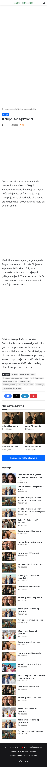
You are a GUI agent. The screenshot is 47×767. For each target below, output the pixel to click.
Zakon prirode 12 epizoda (29, 531)
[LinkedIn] (25, 396)
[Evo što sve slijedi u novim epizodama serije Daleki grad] (9, 512)
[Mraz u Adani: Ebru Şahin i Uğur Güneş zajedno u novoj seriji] (9, 478)
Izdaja (33, 109)
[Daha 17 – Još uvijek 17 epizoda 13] (9, 523)
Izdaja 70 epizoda (33, 426)
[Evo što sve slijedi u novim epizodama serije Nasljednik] (9, 501)
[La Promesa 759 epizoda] (9, 556)
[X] (16, 396)
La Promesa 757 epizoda (29, 686)
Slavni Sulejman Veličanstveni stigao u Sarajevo (31, 676)
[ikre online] (24, 3)
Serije (14, 109)
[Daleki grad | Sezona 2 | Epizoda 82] (9, 579)
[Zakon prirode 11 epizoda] (9, 645)
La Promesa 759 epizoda (29, 553)
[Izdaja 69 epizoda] (12, 439)
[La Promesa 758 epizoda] (9, 590)
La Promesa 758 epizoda (29, 586)
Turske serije (39, 385)
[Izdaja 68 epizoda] (35, 439)
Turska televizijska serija (25, 385)
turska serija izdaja (9, 385)
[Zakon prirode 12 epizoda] (9, 534)
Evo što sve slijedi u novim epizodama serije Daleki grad (31, 510)
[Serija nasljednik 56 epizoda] (9, 568)
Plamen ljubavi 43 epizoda (30, 542)
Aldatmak (14, 375)
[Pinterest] (33, 396)
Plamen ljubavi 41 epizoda (29, 697)
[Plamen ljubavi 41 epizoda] (9, 701)
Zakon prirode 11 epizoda (29, 642)
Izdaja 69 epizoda (10, 447)
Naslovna (7, 109)
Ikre (5, 125)
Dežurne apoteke (30, 755)
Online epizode (24, 109)
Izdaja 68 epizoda (33, 447)
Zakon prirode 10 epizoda (29, 653)
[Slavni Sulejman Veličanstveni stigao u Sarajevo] (9, 679)
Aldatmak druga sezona (27, 375)
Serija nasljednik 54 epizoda (30, 731)
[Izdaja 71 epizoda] (12, 418)
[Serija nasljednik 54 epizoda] (9, 734)
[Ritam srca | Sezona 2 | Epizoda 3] (9, 712)
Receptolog (37, 747)
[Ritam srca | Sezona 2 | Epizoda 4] (9, 634)
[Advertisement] (23, 31)
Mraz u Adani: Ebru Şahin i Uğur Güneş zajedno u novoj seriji (30, 477)
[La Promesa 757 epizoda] (9, 690)
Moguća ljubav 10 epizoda (29, 664)
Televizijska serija (24, 381)
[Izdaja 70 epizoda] (35, 418)
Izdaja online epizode (10, 381)
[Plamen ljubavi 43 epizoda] (9, 545)
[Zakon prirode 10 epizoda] (9, 656)
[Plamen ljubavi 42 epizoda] (9, 601)
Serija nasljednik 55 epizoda (30, 620)
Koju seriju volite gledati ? (23, 458)
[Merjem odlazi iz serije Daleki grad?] (9, 490)
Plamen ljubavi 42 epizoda (30, 597)
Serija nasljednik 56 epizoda (30, 564)
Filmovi (13, 755)
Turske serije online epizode (12, 388)
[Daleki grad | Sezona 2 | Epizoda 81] (9, 612)
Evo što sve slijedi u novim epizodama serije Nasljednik (30, 499)
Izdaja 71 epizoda (10, 426)
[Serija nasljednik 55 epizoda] (9, 623)
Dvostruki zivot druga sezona (12, 378)
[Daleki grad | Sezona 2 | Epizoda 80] (9, 723)
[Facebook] (8, 396)
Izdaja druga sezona (36, 378)
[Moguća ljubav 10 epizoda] (9, 667)
